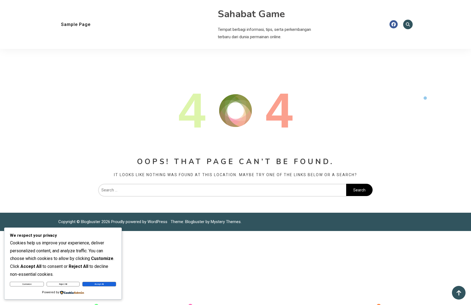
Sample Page (75, 24)
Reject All (63, 284)
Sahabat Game (251, 14)
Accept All (99, 284)
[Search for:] (222, 190)
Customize (27, 284)
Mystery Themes (226, 221)
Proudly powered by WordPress (139, 221)
